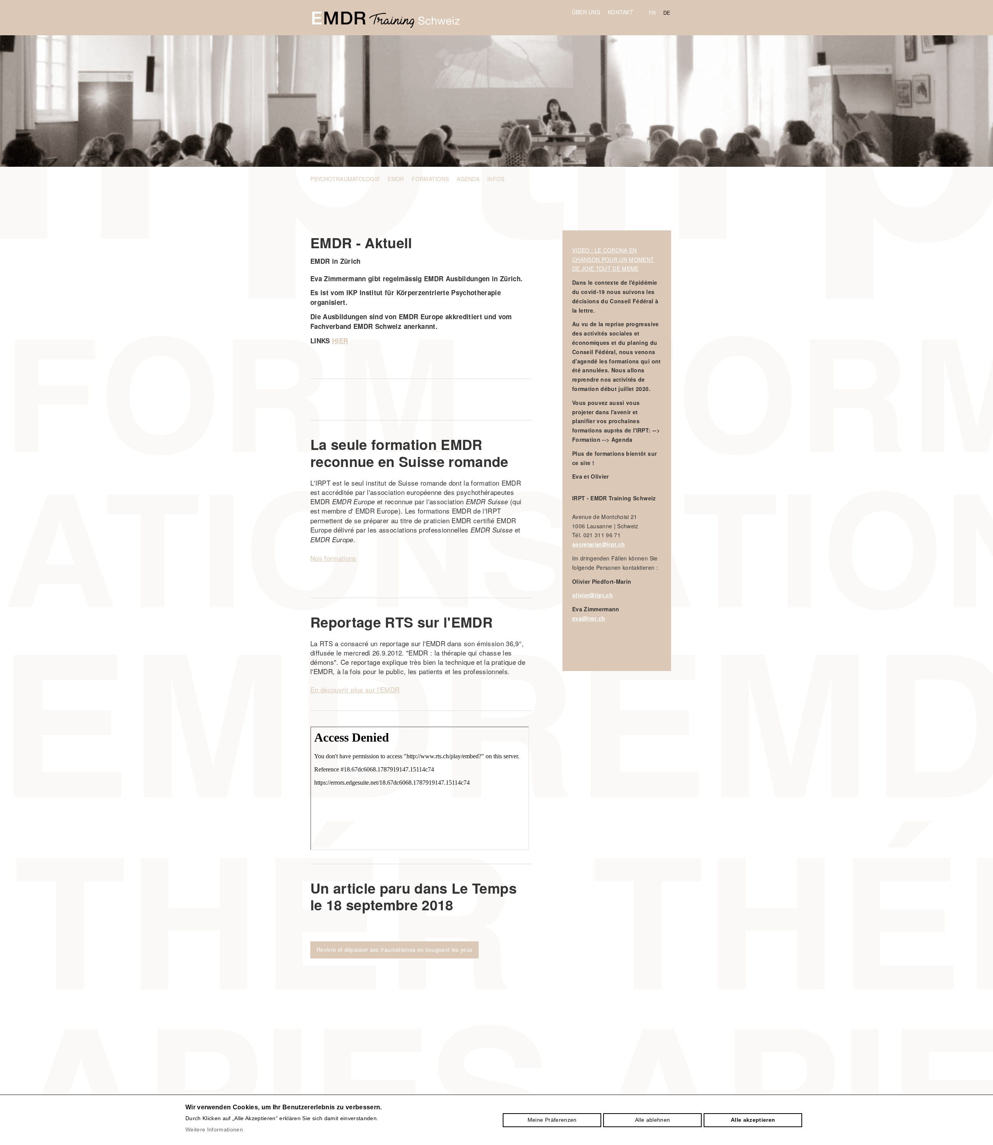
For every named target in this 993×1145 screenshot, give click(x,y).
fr (652, 12)
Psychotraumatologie (345, 179)
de (667, 12)
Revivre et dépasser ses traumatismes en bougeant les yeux (394, 949)
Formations (430, 179)
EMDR (396, 179)
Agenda (468, 179)
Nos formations (333, 558)
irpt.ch (386, 20)
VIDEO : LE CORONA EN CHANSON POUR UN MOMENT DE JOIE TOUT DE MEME (613, 259)
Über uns (586, 12)
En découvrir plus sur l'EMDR (355, 689)
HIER (340, 340)
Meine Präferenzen (552, 1120)
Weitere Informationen (214, 1129)
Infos (495, 179)
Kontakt (620, 12)
